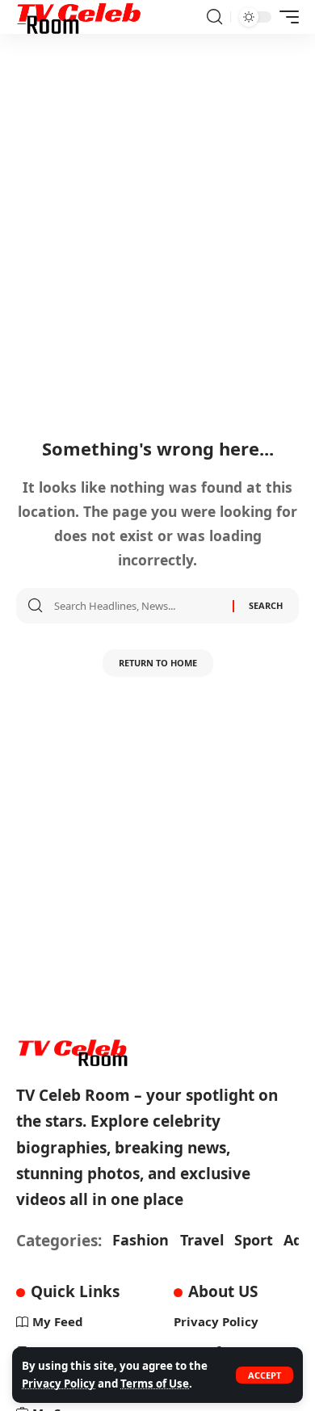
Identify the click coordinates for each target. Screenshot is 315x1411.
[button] (264, 1375)
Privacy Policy (58, 1383)
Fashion (140, 1239)
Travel (202, 1239)
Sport (253, 1239)
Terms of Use (154, 1383)
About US (223, 1291)
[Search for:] (137, 606)
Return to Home (158, 663)
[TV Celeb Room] (80, 17)
